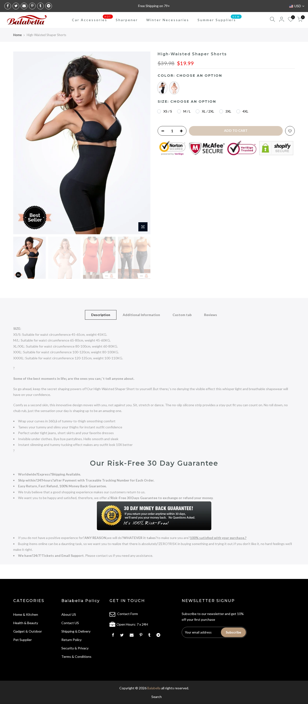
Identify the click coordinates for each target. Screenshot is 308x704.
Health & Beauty (25, 623)
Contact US (70, 623)
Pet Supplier (22, 640)
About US (68, 614)
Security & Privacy (75, 648)
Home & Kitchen (25, 614)
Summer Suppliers (219, 18)
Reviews (210, 315)
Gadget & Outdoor (27, 631)
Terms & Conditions (76, 656)
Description (100, 315)
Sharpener (127, 20)
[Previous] (21, 143)
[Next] (142, 143)
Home (17, 35)
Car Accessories (91, 18)
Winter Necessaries (167, 20)
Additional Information (141, 315)
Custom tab (182, 315)
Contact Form (127, 614)
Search (156, 697)
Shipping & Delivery (75, 631)
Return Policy (71, 640)
